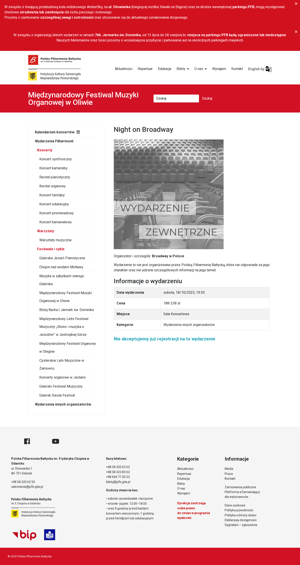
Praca (229, 474)
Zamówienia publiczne (240, 487)
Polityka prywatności (239, 510)
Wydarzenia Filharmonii (54, 141)
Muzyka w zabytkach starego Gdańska (61, 280)
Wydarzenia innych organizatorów (63, 404)
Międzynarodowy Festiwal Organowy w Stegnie (67, 348)
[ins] (40, 441)
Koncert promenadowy (56, 213)
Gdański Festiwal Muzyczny (61, 386)
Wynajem (219, 69)
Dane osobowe (235, 505)
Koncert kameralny (53, 168)
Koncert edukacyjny (54, 204)
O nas (198, 69)
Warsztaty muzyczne (55, 240)
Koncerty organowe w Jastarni (62, 377)
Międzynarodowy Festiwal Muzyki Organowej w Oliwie (65, 297)
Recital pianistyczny (54, 177)
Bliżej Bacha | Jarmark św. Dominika (66, 310)
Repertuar (145, 69)
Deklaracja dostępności (241, 520)
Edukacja (164, 69)
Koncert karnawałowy (55, 222)
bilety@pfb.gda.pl (118, 482)
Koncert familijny (52, 195)
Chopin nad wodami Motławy (61, 267)
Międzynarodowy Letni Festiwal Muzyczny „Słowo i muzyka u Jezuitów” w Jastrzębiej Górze (63, 327)
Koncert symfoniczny (55, 159)
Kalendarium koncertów (54, 132)
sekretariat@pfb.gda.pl (27, 486)
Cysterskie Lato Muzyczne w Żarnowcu (61, 364)
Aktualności (123, 69)
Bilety (181, 69)
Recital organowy (52, 186)
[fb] (27, 441)
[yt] (55, 441)
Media (229, 468)
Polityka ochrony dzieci (240, 515)
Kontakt (237, 69)
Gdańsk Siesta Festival (57, 395)
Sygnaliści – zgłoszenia (241, 525)
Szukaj (207, 98)
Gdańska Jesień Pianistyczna (62, 258)
